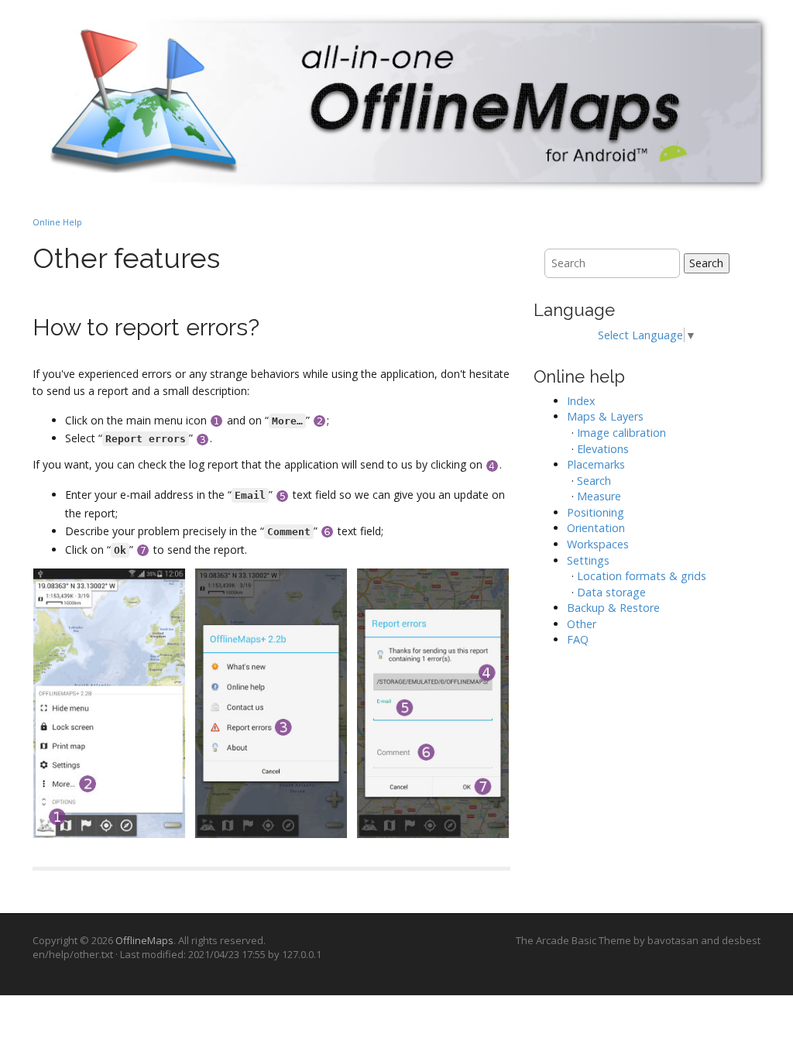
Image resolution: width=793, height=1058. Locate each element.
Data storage (611, 592)
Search (706, 263)
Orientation (596, 527)
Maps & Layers (605, 416)
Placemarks (596, 464)
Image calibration (621, 432)
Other (581, 624)
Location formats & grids (641, 576)
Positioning (595, 512)
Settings (588, 560)
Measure (599, 496)
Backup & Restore (613, 607)
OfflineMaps (144, 940)
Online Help (57, 222)
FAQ (578, 639)
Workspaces (598, 544)
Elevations (603, 448)
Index (581, 400)
